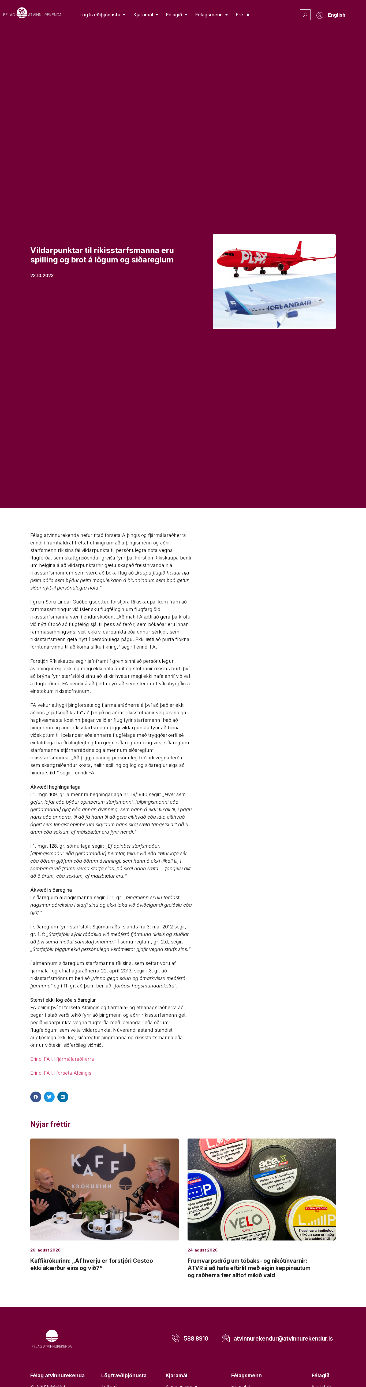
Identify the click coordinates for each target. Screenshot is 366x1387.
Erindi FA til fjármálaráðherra (62, 1059)
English (336, 15)
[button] (35, 1097)
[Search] (305, 14)
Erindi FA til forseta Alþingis (60, 1073)
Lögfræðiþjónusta (100, 14)
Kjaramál (143, 14)
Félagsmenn (209, 14)
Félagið (174, 14)
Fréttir (243, 14)
